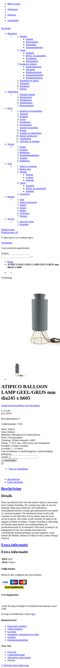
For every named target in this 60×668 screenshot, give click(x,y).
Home (10, 261)
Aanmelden (13, 20)
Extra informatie (15, 482)
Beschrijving (13, 479)
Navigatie (6, 28)
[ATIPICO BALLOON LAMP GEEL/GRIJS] (17, 379)
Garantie (11, 637)
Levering (11, 631)
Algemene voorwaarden (19, 657)
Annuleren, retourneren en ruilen (23, 634)
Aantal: (4, 457)
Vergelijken (6, 243)
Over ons (11, 652)
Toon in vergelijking (18, 469)
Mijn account (13, 3)
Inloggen (11, 15)
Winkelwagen (8, 229)
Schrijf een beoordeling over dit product (20, 405)
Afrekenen (12, 9)
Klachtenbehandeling (17, 640)
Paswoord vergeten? (17, 626)
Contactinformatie (16, 654)
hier (33, 614)
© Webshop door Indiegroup (15, 665)
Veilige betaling (14, 629)
